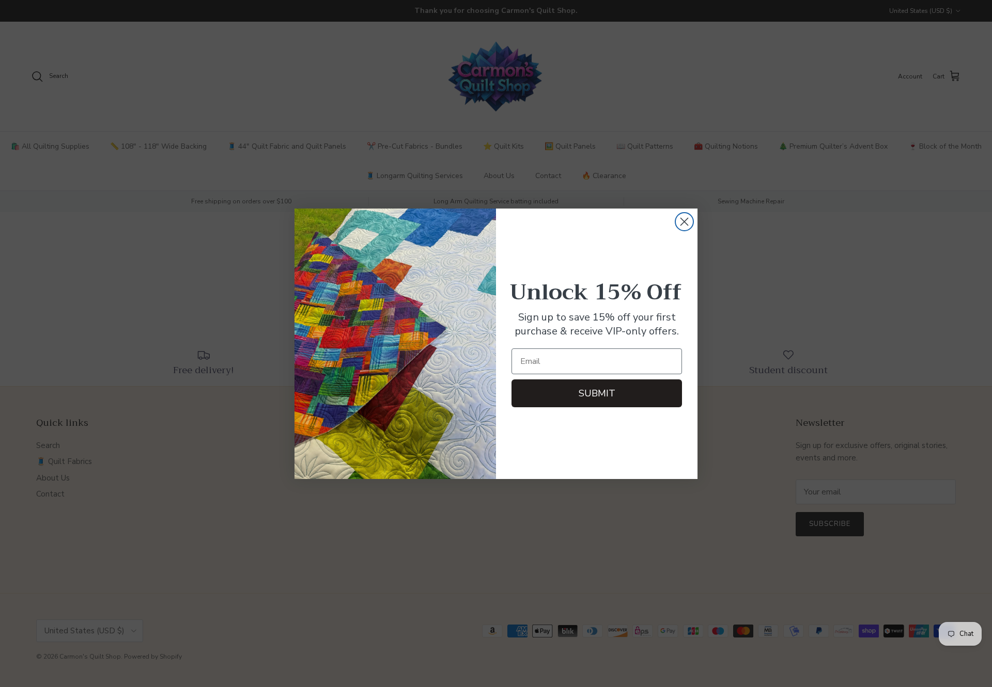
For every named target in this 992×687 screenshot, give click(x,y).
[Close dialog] (684, 222)
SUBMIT (597, 393)
